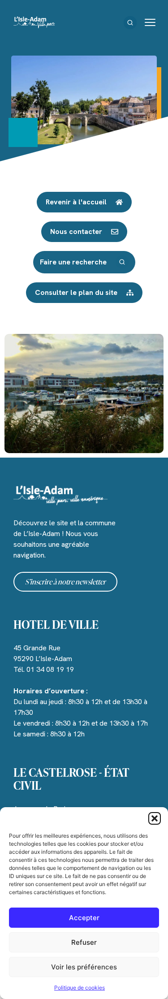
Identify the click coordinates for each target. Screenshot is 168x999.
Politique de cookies (79, 987)
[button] (154, 818)
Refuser (84, 942)
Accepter (84, 917)
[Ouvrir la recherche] (122, 261)
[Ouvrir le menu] (150, 22)
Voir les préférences (84, 967)
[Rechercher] (130, 22)
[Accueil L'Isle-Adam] (34, 22)
